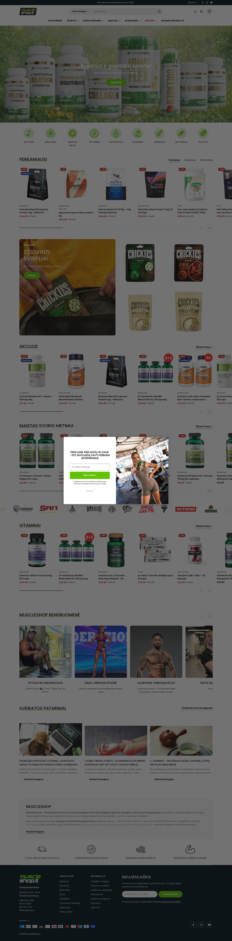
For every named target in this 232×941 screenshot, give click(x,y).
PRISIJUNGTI (89, 475)
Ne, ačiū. (90, 491)
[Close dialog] (165, 440)
